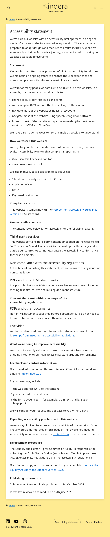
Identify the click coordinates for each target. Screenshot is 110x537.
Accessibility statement (66, 522)
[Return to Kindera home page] (55, 7)
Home (12, 19)
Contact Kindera (94, 522)
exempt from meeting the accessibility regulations (43, 335)
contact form (61, 434)
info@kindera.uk (31, 373)
